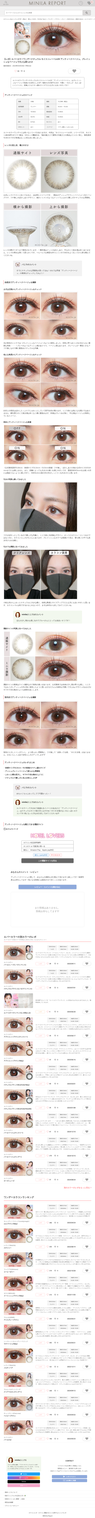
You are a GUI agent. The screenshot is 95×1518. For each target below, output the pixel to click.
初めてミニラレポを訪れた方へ (14, 1495)
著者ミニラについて (11, 1492)
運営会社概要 (9, 1502)
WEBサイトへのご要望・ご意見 (15, 1499)
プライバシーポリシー (12, 1506)
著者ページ (23, 1485)
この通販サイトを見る (47, 860)
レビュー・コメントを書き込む (47, 887)
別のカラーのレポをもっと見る (77, 1187)
